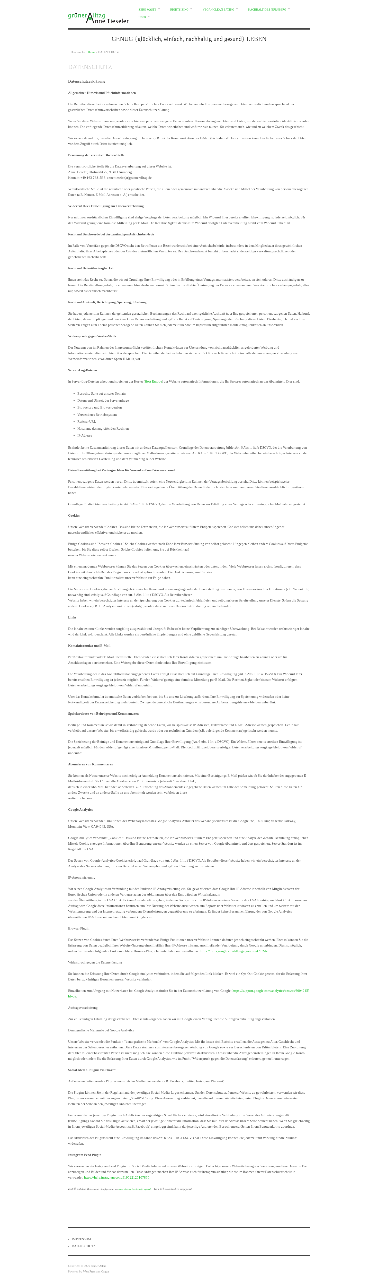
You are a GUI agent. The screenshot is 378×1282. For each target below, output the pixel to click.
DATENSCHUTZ (83, 1246)
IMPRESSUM (81, 1239)
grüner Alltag (98, 1265)
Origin (105, 1271)
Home (91, 52)
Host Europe (153, 381)
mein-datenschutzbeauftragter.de (135, 1189)
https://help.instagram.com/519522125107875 (116, 1177)
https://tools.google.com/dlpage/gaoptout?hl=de (234, 951)
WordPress (89, 1271)
